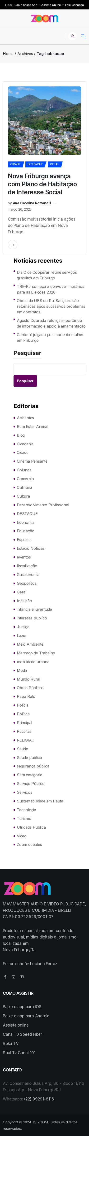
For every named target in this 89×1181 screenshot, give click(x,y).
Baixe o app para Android (26, 1016)
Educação (25, 531)
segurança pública (33, 766)
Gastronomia (28, 574)
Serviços (24, 792)
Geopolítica (27, 583)
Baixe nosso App (25, 5)
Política (23, 714)
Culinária (24, 487)
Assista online (16, 1025)
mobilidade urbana (33, 661)
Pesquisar (27, 353)
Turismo (24, 818)
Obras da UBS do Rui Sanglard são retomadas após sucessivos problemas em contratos (51, 306)
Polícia (22, 705)
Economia (25, 522)
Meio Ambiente (30, 644)
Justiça (23, 626)
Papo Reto (26, 696)
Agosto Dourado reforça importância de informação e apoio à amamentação (51, 323)
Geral (54, 164)
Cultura (23, 496)
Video (22, 836)
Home (8, 53)
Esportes (24, 539)
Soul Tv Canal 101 (19, 1052)
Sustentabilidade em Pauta (40, 801)
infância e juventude (34, 609)
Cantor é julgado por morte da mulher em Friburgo (50, 337)
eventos (24, 557)
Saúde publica (29, 757)
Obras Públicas (30, 687)
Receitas (24, 731)
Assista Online (51, 5)
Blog (21, 435)
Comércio (25, 478)
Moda (22, 670)
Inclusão (24, 600)
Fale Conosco (74, 5)
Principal (24, 722)
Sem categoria (29, 774)
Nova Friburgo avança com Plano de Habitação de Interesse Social (42, 184)
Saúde (22, 748)
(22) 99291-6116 (39, 1099)
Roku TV (11, 1043)
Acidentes (25, 417)
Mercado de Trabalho (36, 653)
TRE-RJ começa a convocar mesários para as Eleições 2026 (50, 289)
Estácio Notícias (31, 548)
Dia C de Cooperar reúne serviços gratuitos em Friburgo (47, 275)
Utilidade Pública (31, 827)
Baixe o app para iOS (22, 1006)
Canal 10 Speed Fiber (22, 1034)
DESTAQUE (35, 164)
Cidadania (25, 444)
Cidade (15, 164)
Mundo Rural (28, 679)
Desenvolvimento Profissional (43, 505)
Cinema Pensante (32, 461)
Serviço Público (31, 783)
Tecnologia (26, 809)
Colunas (24, 470)
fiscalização (27, 565)
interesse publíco (32, 618)
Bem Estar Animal (32, 426)
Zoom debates (29, 844)
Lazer (22, 635)
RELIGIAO (25, 740)
